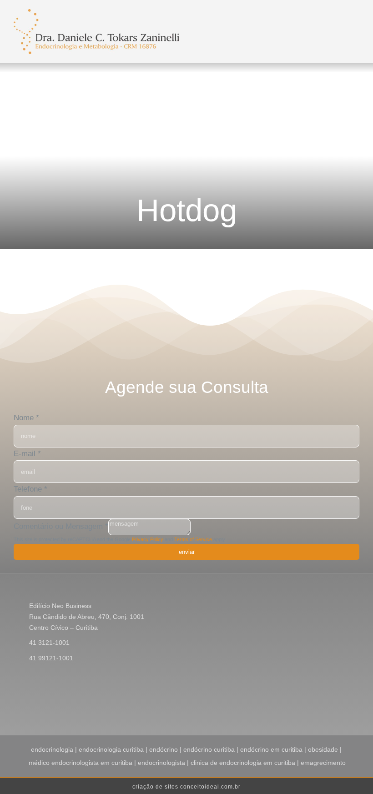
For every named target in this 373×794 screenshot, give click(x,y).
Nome (26, 417)
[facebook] (313, 704)
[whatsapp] (356, 704)
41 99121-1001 (51, 658)
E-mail (27, 453)
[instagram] (327, 704)
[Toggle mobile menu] (273, 20)
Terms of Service (193, 539)
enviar (187, 551)
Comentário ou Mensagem (61, 527)
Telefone (30, 489)
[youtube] (342, 704)
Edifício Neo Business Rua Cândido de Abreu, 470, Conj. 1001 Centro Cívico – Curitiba (86, 616)
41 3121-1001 (49, 642)
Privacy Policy (147, 539)
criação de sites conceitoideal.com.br (186, 787)
